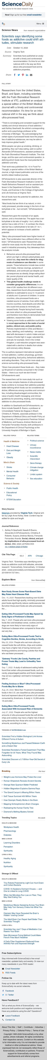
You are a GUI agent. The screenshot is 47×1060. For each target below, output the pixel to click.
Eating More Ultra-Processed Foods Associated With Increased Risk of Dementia (22, 707)
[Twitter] (18, 74)
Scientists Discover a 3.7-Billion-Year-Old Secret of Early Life (23, 760)
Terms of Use (38, 1030)
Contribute (28, 1027)
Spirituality (8, 850)
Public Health (12, 488)
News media (35, 451)
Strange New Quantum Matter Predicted (21, 784)
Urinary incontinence (35, 446)
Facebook (9, 990)
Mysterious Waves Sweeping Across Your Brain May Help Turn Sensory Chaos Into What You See (24, 907)
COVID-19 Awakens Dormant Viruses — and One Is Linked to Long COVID (23, 889)
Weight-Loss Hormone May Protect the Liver (22, 777)
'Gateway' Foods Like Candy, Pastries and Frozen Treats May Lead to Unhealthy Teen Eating (21, 661)
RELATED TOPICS (10, 435)
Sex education (36, 478)
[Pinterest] (22, 74)
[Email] (31, 74)
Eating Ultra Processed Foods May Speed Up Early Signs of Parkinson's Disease (22, 615)
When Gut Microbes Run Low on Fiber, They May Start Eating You (22, 896)
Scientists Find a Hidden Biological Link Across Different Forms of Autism (22, 737)
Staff (19, 1027)
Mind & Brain (9, 462)
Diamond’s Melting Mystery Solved (18, 811)
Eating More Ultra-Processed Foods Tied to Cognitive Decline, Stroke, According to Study (23, 637)
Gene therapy (36, 463)
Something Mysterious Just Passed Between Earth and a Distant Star (23, 744)
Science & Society (11, 483)
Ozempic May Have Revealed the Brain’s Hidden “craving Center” (21, 914)
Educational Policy (12, 494)
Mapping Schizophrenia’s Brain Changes (21, 804)
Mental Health (12, 471)
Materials (6, 512)
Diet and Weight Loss (13, 451)
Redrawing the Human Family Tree (18, 807)
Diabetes (7, 834)
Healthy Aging (10, 858)
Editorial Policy (24, 1030)
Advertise (39, 1027)
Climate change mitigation (37, 468)
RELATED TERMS (33, 435)
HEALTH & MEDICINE (9, 823)
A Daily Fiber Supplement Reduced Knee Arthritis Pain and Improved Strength (21, 942)
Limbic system (36, 474)
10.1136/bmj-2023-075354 (16, 546)
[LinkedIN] (27, 74)
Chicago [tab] (39, 555)
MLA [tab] (22, 555)
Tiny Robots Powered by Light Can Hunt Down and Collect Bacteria (24, 883)
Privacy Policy (9, 1030)
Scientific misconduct (35, 457)
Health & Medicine (11, 441)
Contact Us (10, 1019)
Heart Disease (13, 446)
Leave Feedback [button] (12, 1015)
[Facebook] (14, 74)
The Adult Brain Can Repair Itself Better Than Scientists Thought (23, 920)
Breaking (6, 771)
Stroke (9, 467)
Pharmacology (10, 830)
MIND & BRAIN (7, 839)
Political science (37, 440)
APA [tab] (30, 555)
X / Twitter (9, 994)
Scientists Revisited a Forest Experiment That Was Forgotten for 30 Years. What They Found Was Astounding (23, 752)
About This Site (8, 1027)
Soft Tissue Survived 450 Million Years (20, 796)
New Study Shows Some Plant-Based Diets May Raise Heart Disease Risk (21, 593)
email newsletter (34, 14)
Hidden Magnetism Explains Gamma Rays (22, 788)
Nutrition (7, 862)
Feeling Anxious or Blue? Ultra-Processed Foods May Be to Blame (21, 685)
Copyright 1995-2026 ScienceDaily (19, 1034)
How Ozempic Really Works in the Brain (21, 800)
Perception (8, 846)
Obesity (10, 457)
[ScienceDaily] (17, 4)
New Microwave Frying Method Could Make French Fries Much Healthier (22, 936)
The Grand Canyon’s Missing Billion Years (22, 792)
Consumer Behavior (11, 477)
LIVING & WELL (7, 854)
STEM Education (14, 499)
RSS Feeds (10, 972)
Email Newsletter (12, 968)
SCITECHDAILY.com (19, 730)
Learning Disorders (12, 842)
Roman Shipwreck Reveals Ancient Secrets (22, 780)
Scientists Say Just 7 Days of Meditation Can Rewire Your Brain (23, 930)
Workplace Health (11, 827)
